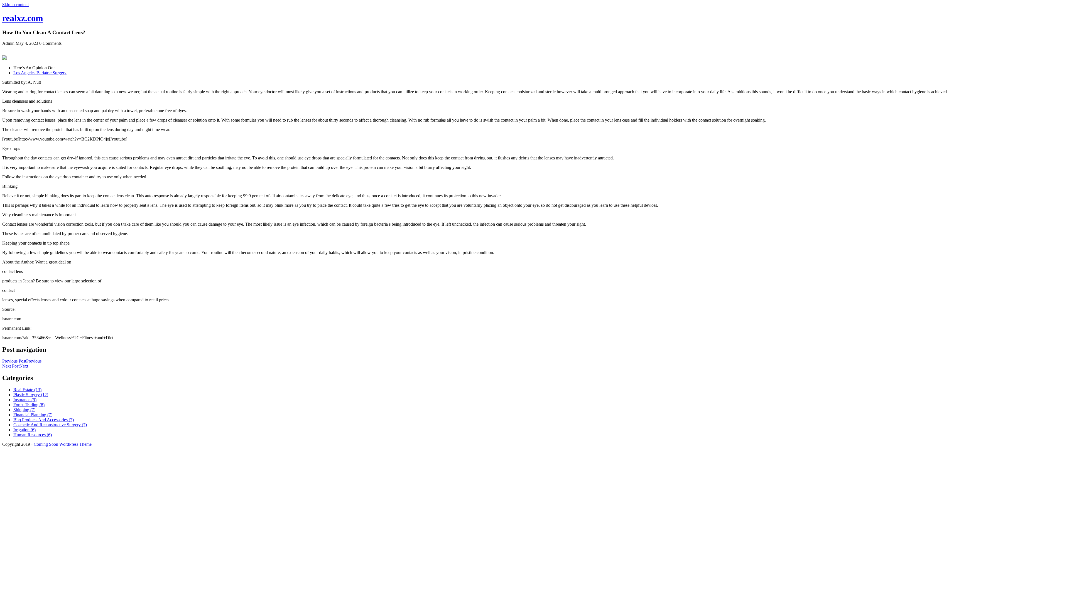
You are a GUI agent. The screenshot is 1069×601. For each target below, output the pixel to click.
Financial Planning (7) (32, 414)
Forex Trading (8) (29, 404)
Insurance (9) (24, 399)
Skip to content (15, 4)
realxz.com (22, 18)
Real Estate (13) (27, 389)
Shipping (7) (24, 409)
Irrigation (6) (24, 429)
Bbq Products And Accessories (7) (43, 419)
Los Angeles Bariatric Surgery (40, 72)
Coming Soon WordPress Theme (63, 444)
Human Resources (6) (32, 434)
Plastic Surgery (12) (30, 394)
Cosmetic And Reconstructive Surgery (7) (50, 424)
